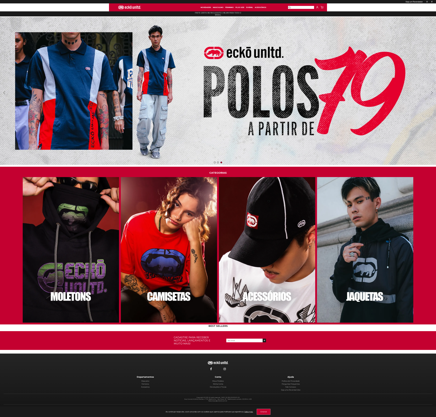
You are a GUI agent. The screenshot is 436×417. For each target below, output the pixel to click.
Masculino (145, 381)
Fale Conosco (290, 387)
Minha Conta (218, 384)
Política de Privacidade (291, 381)
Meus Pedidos (218, 381)
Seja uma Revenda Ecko (290, 390)
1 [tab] (214, 162)
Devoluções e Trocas (218, 387)
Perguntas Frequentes (291, 384)
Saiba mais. (248, 412)
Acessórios (145, 387)
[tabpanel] (218, 91)
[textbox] (302, 7)
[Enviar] (264, 340)
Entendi (263, 412)
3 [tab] (221, 162)
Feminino (145, 384)
